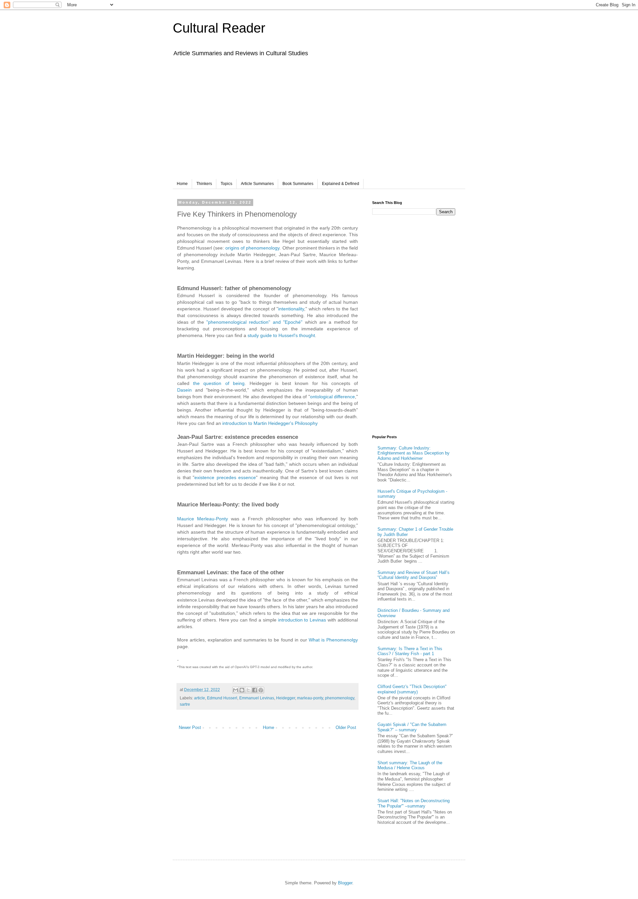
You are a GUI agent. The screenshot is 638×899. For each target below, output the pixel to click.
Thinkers (204, 183)
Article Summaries (257, 183)
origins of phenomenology (252, 248)
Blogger (345, 882)
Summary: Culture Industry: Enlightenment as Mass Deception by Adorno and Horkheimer (413, 453)
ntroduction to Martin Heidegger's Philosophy (270, 423)
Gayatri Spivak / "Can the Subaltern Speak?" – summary (411, 727)
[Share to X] (248, 690)
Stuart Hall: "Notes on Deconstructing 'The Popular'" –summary (413, 803)
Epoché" (293, 322)
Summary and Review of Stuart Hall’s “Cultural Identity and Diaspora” (413, 575)
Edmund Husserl (222, 698)
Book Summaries (297, 183)
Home (182, 183)
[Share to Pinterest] (261, 690)
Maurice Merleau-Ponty (202, 518)
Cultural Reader (219, 28)
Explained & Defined (340, 183)
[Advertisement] (319, 122)
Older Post (346, 727)
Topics (226, 183)
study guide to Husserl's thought (281, 335)
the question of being (219, 383)
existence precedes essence (225, 477)
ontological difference (332, 396)
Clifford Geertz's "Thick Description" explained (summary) (412, 689)
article (199, 698)
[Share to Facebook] (254, 690)
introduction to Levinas (302, 620)
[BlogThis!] (242, 690)
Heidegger (285, 698)
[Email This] (235, 690)
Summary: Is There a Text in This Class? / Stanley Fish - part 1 (409, 651)
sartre (185, 704)
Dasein (184, 390)
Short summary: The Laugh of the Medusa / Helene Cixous (409, 765)
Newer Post (190, 727)
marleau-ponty (310, 698)
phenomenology (339, 698)
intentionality (291, 308)
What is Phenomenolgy (333, 639)
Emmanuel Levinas (256, 698)
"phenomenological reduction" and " (245, 322)
